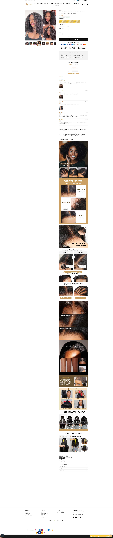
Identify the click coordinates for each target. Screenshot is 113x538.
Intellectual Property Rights (28, 515)
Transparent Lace (62, 26)
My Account (29, 0)
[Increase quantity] (103, 536)
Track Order (42, 515)
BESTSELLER (40, 3)
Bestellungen (33, 0)
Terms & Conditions (27, 513)
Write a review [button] (73, 73)
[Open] (2, 535)
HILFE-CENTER (56, 5)
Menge (60, 32)
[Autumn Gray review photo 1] (61, 97)
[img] (61, 90)
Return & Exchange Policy (44, 513)
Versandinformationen (64, 464)
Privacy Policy (27, 514)
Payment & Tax (43, 514)
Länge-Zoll (61, 28)
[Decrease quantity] (102, 536)
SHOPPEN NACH (67, 3)
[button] (61, 15)
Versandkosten (62, 18)
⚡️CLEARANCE (76, 3)
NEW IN (46, 3)
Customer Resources (64, 466)
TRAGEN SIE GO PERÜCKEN (55, 3)
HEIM (35, 3)
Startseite (60, 10)
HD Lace (68, 26)
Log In (26, 0)
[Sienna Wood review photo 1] (61, 108)
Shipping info (62, 468)
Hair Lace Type (62, 24)
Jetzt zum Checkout (73, 39)
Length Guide (62, 470)
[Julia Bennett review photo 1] (61, 86)
